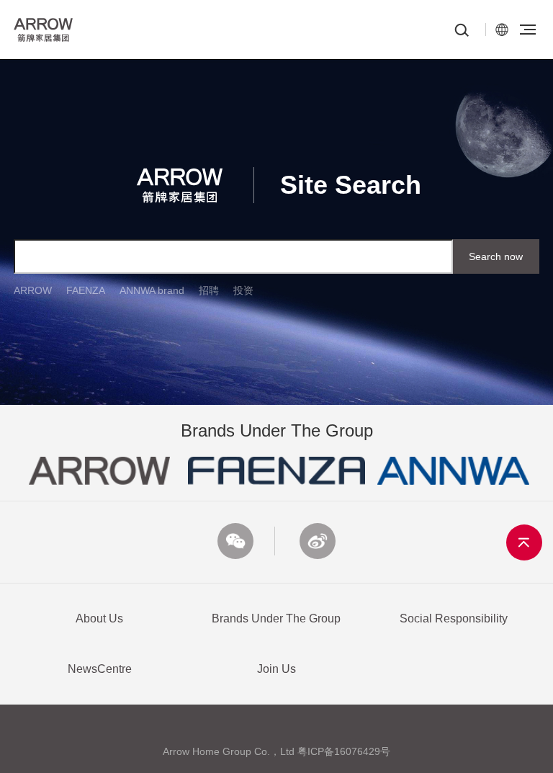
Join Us (276, 669)
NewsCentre (100, 669)
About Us (99, 618)
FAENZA (85, 290)
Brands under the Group (276, 618)
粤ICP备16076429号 (343, 751)
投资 (243, 290)
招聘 (209, 290)
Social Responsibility (454, 618)
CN (501, 29)
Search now (496, 256)
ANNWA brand (152, 290)
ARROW (33, 290)
